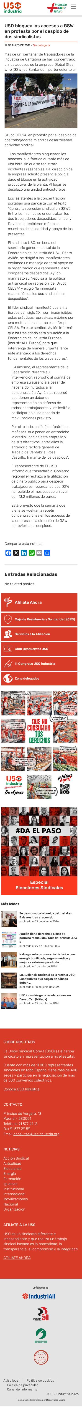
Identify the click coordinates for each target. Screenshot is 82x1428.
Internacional (14, 1194)
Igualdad (10, 1184)
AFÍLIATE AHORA (17, 1258)
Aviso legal (11, 1381)
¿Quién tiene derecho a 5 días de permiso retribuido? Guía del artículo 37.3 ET (48, 937)
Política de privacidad (22, 1385)
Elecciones (12, 1168)
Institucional (13, 1189)
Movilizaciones (15, 1199)
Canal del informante (22, 1389)
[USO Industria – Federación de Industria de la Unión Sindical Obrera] (12, 8)
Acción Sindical (16, 1158)
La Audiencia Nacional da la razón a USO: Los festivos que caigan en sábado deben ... (47, 978)
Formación (12, 1179)
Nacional (10, 1204)
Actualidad (12, 1163)
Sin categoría (41, 45)
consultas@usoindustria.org (36, 1134)
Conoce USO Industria (21, 1089)
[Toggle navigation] (73, 6)
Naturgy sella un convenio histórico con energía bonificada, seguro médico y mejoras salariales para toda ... (47, 958)
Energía (9, 1173)
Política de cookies (40, 1381)
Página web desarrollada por (41, 1400)
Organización (14, 1209)
